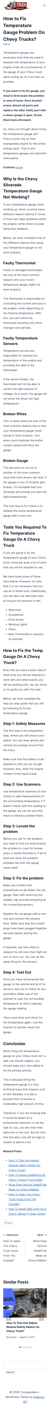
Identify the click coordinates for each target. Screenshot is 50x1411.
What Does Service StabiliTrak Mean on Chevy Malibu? (37, 1248)
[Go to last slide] (8, 1317)
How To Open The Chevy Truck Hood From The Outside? (24, 1199)
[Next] (41, 1317)
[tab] (19, 1347)
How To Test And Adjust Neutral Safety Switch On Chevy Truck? (24, 1165)
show (19, 167)
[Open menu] (44, 5)
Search (10, 1372)
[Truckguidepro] (16, 5)
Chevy (6, 44)
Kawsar (13, 1337)
